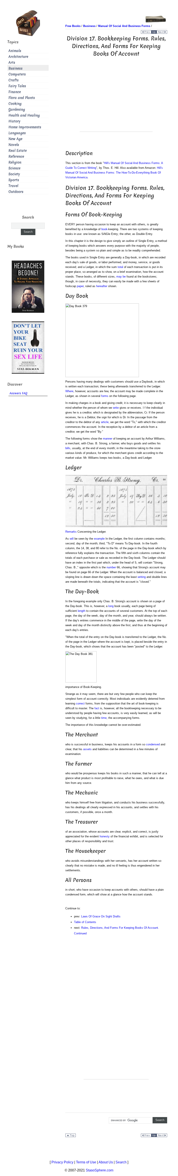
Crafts (13, 80)
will (72, 538)
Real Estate (17, 150)
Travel (13, 186)
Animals (14, 51)
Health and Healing (24, 115)
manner (107, 438)
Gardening (16, 109)
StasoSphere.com (99, 1170)
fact (96, 708)
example (99, 538)
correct (80, 703)
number (111, 567)
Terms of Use (86, 1162)
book (104, 229)
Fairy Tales (17, 86)
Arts (11, 62)
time (104, 717)
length (81, 610)
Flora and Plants (21, 97)
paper (80, 286)
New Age (15, 139)
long (111, 606)
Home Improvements (24, 127)
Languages (17, 133)
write (116, 407)
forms (104, 396)
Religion (14, 162)
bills (67, 448)
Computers (17, 74)
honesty (105, 836)
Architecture (18, 56)
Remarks (71, 531)
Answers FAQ (18, 393)
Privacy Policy (62, 1162)
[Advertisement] (116, 101)
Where (69, 391)
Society (14, 174)
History (14, 121)
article (105, 422)
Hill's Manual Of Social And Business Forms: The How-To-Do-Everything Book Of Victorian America (114, 172)
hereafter (101, 286)
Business (15, 68)
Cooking (14, 103)
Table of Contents (85, 922)
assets (87, 749)
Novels (13, 144)
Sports (13, 180)
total (120, 267)
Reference (16, 156)
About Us (106, 1162)
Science (14, 168)
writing (142, 577)
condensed (153, 744)
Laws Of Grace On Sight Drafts (100, 916)
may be (121, 276)
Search (121, 1162)
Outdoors (15, 191)
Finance (14, 92)
